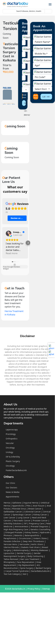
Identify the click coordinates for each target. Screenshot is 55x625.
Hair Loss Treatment (29, 559)
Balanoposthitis (32, 535)
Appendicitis (18, 505)
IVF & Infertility (13, 456)
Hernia (7, 502)
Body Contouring (35, 556)
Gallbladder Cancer (13, 511)
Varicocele (24, 544)
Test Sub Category (12, 574)
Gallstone (16, 502)
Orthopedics (11, 438)
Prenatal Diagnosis (39, 526)
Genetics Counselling (40, 529)
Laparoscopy (12, 429)
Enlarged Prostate (13, 532)
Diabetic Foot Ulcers (30, 547)
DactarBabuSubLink (40, 571)
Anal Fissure (38, 505)
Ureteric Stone (40, 538)
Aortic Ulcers (37, 544)
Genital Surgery (24, 553)
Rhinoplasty (9, 562)
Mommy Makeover (39, 550)
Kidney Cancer (40, 514)
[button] (2, 243)
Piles (28, 505)
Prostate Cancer (40, 520)
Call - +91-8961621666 (25, 104)
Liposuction (9, 553)
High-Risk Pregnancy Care (16, 529)
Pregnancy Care (36, 523)
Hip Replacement (26, 565)
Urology (9, 452)
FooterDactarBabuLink (16, 470)
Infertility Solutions (13, 523)
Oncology (10, 447)
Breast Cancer (34, 508)
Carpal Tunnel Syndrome (17, 571)
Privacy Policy (33, 588)
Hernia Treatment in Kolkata (14, 313)
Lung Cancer (24, 517)
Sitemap (46, 588)
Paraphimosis (10, 538)
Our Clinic (10, 483)
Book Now (36, 96)
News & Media (12, 492)
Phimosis (8, 535)
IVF (25, 523)
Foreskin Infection (12, 541)
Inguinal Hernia (30, 502)
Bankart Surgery (43, 568)
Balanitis (18, 535)
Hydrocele (45, 532)
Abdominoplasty (21, 550)
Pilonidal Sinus (19, 508)
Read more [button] (11, 253)
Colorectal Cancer (32, 511)
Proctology (11, 434)
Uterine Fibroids (11, 547)
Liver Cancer (9, 517)
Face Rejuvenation (25, 562)
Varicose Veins (10, 544)
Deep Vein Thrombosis (33, 541)
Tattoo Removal (11, 559)
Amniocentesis (21, 526)
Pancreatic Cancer (22, 520)
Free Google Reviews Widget (11, 267)
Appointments (12, 496)
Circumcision (25, 538)
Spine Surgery (26, 568)
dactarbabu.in (18, 588)
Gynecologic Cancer (22, 514)
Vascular (10, 443)
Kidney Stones (31, 532)
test (24, 574)
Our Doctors (11, 487)
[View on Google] (8, 233)
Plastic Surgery (13, 461)
